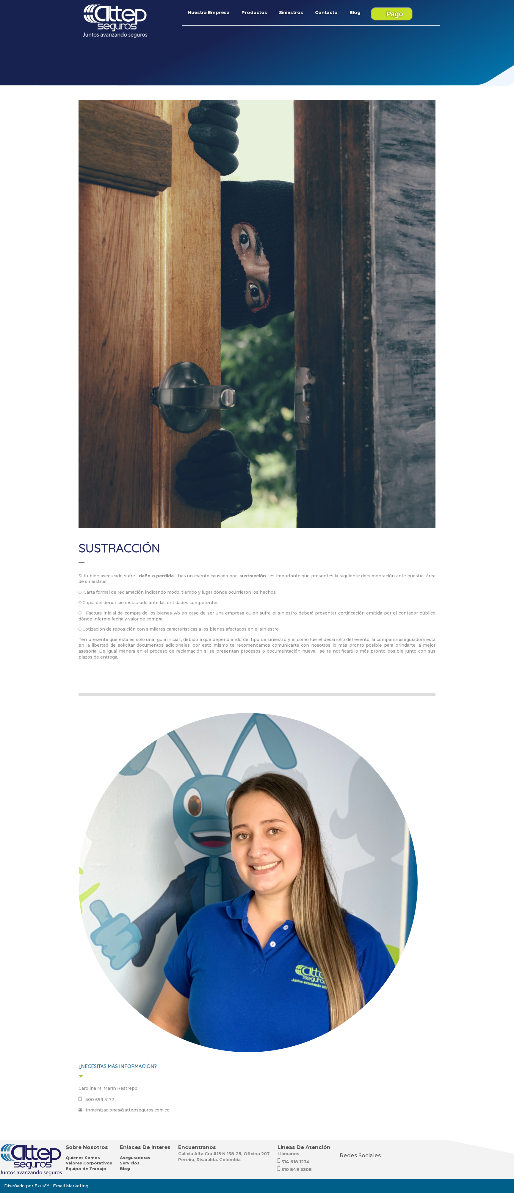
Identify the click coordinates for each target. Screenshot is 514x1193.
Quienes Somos (83, 1157)
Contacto (326, 12)
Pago (394, 14)
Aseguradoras (135, 1157)
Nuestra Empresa (209, 12)
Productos (254, 12)
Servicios (130, 1163)
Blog (355, 12)
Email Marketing (70, 1186)
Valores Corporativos (89, 1163)
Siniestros (291, 12)
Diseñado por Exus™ (26, 1186)
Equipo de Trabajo (86, 1168)
